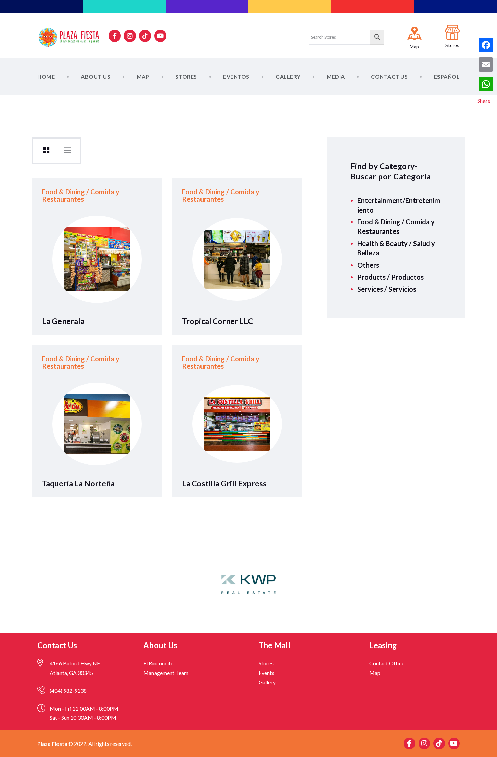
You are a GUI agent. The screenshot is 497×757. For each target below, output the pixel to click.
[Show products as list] (67, 150)
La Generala (63, 321)
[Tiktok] (145, 36)
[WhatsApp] (486, 84)
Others (368, 265)
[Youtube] (160, 36)
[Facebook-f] (115, 36)
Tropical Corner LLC (217, 321)
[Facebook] (486, 45)
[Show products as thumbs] (46, 150)
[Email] (486, 64)
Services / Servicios (386, 289)
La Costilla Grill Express (224, 483)
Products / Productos (390, 277)
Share (483, 100)
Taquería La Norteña (78, 483)
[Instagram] (130, 36)
